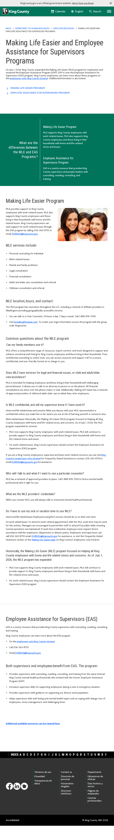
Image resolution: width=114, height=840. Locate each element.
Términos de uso (42, 772)
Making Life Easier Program (28, 88)
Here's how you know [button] (83, 3)
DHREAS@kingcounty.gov (25, 233)
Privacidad (39, 776)
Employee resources (63, 28)
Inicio (8, 28)
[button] (110, 3)
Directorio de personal (67, 778)
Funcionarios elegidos (67, 785)
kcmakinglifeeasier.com (26, 322)
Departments (94, 772)
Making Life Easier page (44, 539)
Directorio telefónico (66, 792)
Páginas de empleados (93, 792)
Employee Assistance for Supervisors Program (40, 92)
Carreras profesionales (95, 799)
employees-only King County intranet (29, 78)
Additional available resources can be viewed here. (33, 723)
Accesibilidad (12, 820)
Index (15, 754)
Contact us (66, 772)
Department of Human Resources (32, 28)
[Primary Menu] (109, 11)
